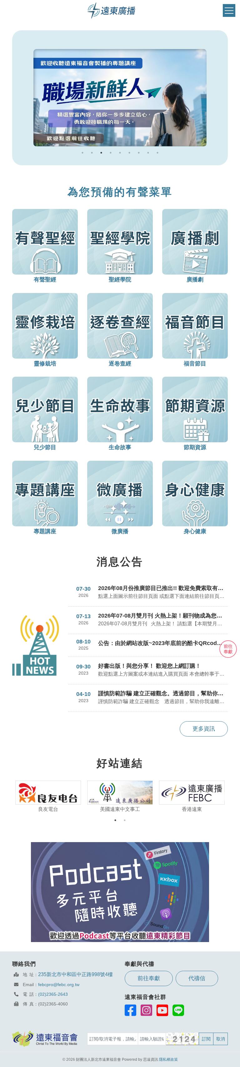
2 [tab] (92, 153)
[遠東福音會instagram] (146, 1010)
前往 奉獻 (228, 649)
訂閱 (206, 1038)
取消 (220, 1038)
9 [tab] (157, 153)
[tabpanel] (120, 97)
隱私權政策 (168, 1059)
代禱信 (196, 978)
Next (228, 797)
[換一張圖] (182, 1039)
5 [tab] (120, 153)
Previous (12, 797)
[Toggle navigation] (229, 10)
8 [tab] (148, 153)
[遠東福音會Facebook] (130, 1010)
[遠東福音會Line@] (178, 1010)
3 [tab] (101, 153)
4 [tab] (111, 153)
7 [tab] (139, 153)
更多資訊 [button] (203, 729)
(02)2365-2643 (53, 994)
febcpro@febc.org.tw (58, 984)
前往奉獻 (149, 978)
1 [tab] (82, 153)
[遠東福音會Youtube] (162, 1010)
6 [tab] (129, 153)
